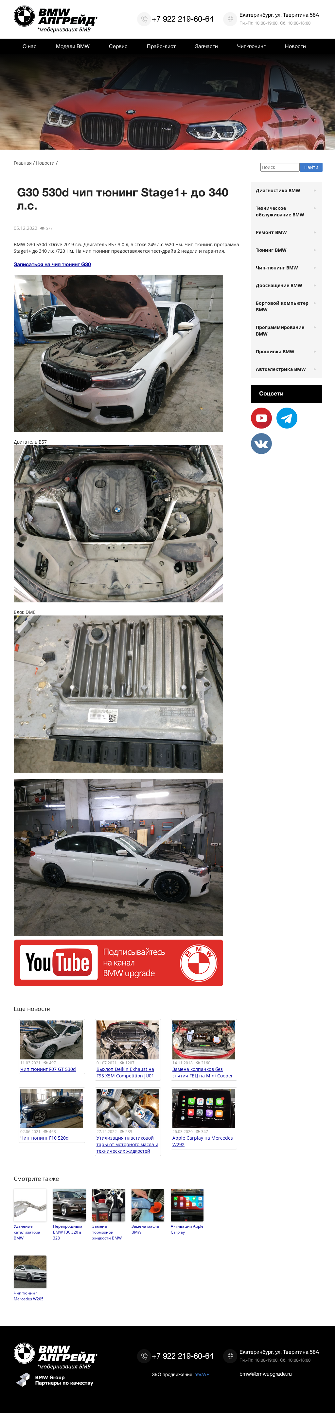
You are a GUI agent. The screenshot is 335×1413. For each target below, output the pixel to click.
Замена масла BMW (145, 1229)
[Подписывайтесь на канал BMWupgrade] (118, 983)
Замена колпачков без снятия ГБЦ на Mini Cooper (202, 1072)
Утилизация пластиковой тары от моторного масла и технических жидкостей (127, 1144)
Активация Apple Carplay (187, 1229)
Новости (295, 46)
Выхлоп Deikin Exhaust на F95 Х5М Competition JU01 (125, 1072)
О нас (30, 46)
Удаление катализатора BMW (27, 1231)
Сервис (118, 46)
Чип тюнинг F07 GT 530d (48, 1069)
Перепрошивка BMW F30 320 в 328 (67, 1231)
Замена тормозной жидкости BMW (107, 1231)
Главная (23, 163)
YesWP (202, 1374)
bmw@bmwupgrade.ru (265, 1374)
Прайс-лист (161, 46)
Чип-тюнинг (251, 46)
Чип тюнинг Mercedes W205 (29, 1295)
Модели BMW (73, 46)
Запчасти (206, 46)
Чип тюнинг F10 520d (44, 1138)
